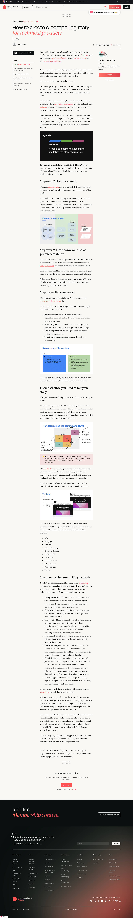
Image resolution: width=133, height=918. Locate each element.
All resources (49, 890)
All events (32, 888)
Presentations (49, 866)
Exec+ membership (65, 876)
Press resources (82, 870)
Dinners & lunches (32, 868)
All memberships (66, 886)
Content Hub (17, 21)
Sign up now (67, 785)
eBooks (47, 880)
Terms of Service (71, 910)
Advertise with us (66, 14)
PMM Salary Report (112, 871)
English (4, 916)
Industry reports (50, 859)
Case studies (49, 883)
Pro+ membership (65, 870)
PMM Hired (16, 888)
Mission (79, 859)
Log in (126, 7)
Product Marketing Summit (32, 861)
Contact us (80, 863)
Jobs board (113, 859)
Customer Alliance (57, 2)
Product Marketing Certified (16, 861)
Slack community (98, 859)
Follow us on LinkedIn (25, 53)
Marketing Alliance (21, 2)
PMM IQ (15, 885)
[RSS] (119, 901)
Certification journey (17, 880)
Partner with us (82, 866)
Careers (79, 877)
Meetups (31, 880)
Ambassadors (81, 874)
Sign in (73, 789)
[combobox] (4, 917)
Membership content (30, 21)
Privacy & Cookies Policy (21, 910)
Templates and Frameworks (57, 460)
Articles (16, 38)
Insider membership (65, 860)
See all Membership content (109, 815)
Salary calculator (114, 880)
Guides (47, 876)
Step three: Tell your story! (21, 74)
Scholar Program (114, 866)
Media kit (127, 2)
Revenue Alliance (34, 2)
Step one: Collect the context (22, 64)
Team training (17, 867)
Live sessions (33, 873)
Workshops (32, 877)
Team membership (65, 881)
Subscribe (109, 74)
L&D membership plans (17, 873)
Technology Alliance (81, 2)
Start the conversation (20, 89)
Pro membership (66, 865)
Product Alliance (45, 2)
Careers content (114, 876)
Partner (119, 2)
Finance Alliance (69, 2)
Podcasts (48, 887)
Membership (114, 7)
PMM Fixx (31, 884)
